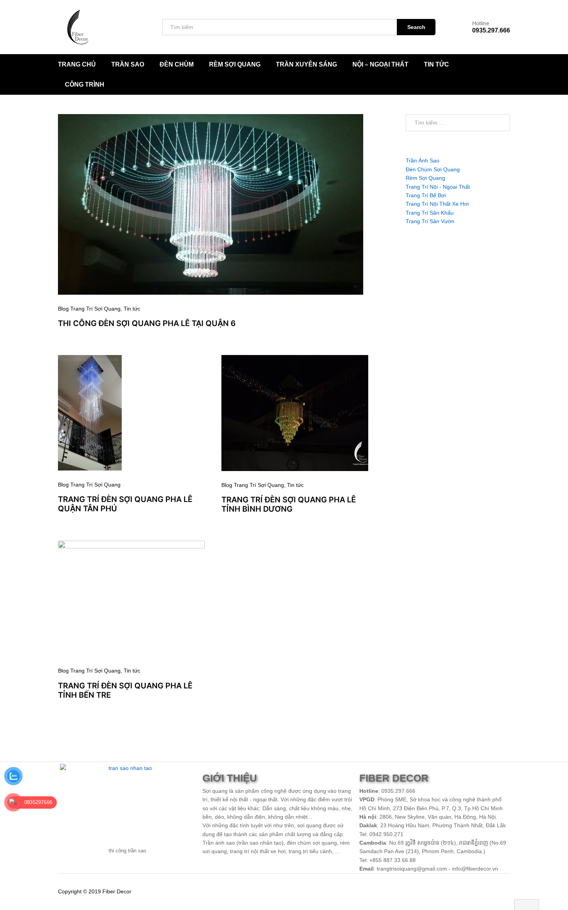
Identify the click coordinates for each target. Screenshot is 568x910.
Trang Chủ (77, 64)
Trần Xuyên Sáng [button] (306, 64)
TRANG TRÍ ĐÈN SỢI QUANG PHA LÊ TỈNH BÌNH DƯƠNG (288, 504)
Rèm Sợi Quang (234, 64)
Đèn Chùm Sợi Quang (433, 169)
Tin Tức (436, 64)
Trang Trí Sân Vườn (430, 221)
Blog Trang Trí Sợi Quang (89, 309)
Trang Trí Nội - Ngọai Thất (438, 187)
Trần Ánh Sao (422, 160)
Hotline (480, 23)
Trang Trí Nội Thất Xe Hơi (437, 204)
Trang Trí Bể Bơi (426, 195)
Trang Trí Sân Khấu (430, 213)
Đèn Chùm (177, 64)
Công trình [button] (84, 85)
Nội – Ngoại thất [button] (380, 64)
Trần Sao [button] (127, 64)
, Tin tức (130, 309)
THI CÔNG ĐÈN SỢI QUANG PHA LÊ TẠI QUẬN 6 (147, 323)
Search (416, 27)
